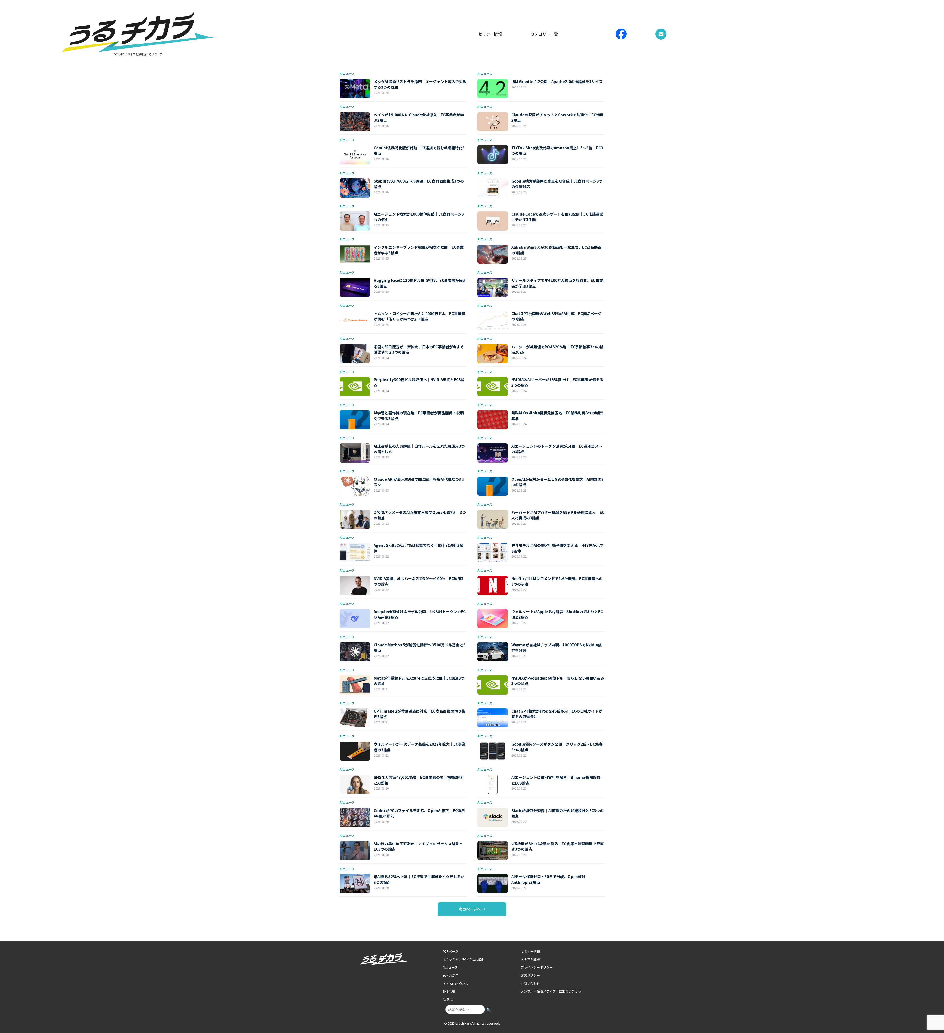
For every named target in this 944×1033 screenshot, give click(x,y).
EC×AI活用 (450, 975)
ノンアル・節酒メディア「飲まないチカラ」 (552, 991)
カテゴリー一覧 (544, 34)
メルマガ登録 (530, 959)
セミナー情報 (490, 34)
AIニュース (450, 967)
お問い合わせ (530, 983)
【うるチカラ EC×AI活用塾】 (463, 959)
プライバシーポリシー (537, 967)
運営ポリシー (530, 975)
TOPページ (450, 951)
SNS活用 (448, 991)
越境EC (447, 999)
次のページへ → (472, 909)
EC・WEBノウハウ (455, 983)
